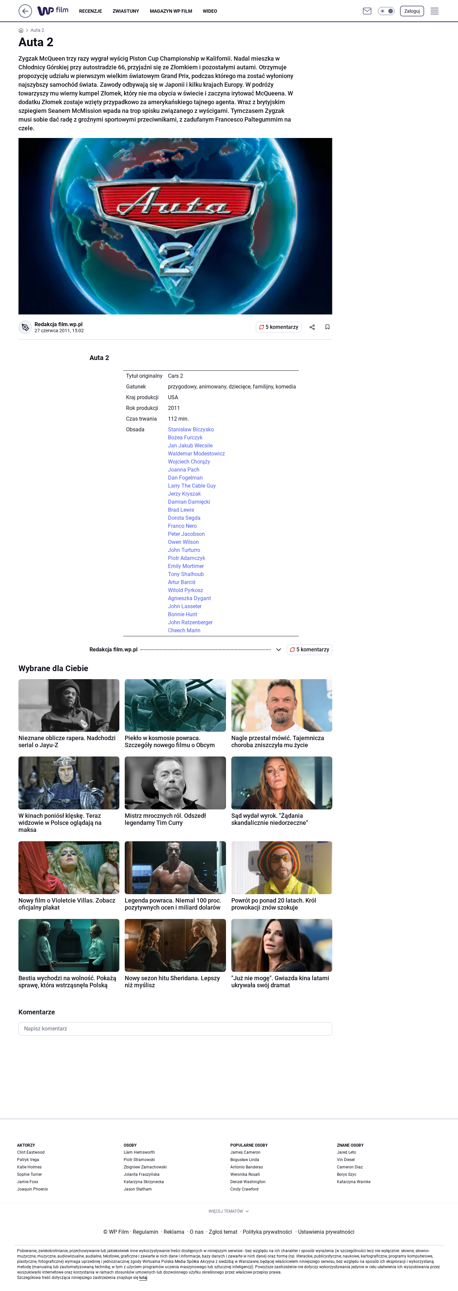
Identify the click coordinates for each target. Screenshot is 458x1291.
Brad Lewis (181, 510)
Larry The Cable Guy (192, 486)
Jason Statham (138, 1189)
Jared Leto (346, 1152)
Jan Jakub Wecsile (190, 445)
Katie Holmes (29, 1167)
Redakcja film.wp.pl (58, 324)
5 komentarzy (282, 327)
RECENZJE (90, 11)
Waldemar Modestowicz (196, 453)
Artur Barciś (181, 582)
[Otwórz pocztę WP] (367, 11)
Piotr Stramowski (139, 1159)
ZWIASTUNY (126, 11)
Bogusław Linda (244, 1159)
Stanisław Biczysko (191, 429)
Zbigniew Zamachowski (145, 1167)
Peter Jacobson (186, 534)
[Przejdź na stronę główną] (25, 16)
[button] (386, 11)
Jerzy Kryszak (184, 494)
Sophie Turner (29, 1174)
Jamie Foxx (27, 1181)
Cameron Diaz (350, 1167)
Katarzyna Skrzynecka (144, 1181)
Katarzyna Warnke (353, 1181)
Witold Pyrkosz (185, 590)
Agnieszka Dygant (189, 598)
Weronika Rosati (245, 1174)
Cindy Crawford (244, 1189)
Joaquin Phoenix (32, 1189)
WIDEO (210, 11)
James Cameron (245, 1152)
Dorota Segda (184, 518)
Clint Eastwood (31, 1152)
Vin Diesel (346, 1159)
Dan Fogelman (185, 478)
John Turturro (184, 550)
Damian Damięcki (189, 502)
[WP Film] (58, 11)
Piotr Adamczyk (186, 558)
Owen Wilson (183, 542)
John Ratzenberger (190, 622)
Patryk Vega (28, 1159)
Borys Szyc (346, 1174)
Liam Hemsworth (139, 1152)
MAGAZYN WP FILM (171, 11)
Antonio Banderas (246, 1167)
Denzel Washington (248, 1181)
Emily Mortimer (186, 566)
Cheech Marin (184, 630)
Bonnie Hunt (182, 614)
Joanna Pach (183, 470)
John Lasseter (185, 606)
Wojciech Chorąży (189, 461)
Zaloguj (412, 11)
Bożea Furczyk (185, 437)
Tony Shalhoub (186, 574)
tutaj (143, 1277)
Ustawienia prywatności (324, 1232)
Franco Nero (182, 526)
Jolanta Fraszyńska (142, 1174)
